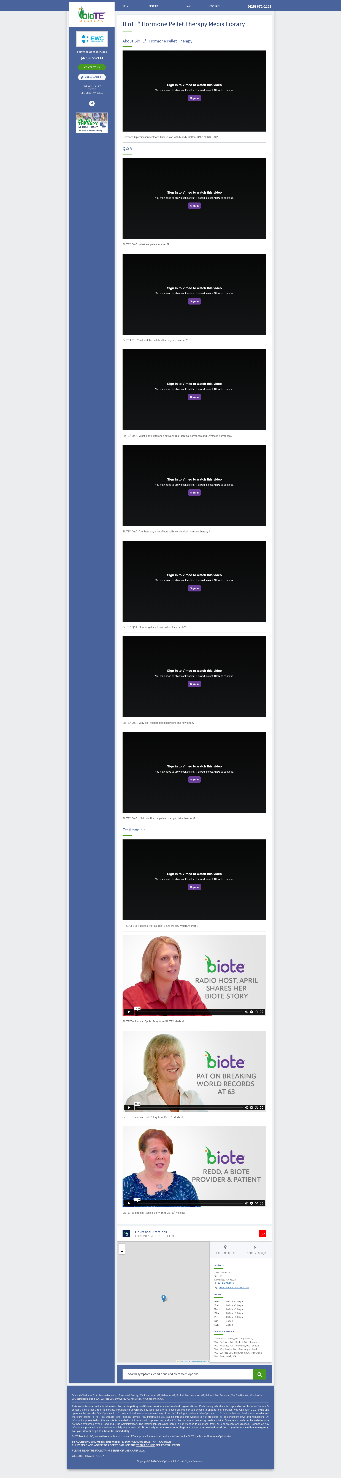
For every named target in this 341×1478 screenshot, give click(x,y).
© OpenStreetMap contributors (200, 1361)
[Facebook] (92, 103)
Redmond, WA (227, 1395)
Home (126, 6)
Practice (154, 6)
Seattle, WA (242, 1395)
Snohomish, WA (155, 1398)
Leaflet (180, 1361)
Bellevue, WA (168, 1395)
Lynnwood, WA (122, 1398)
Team (187, 6)
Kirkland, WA (212, 1395)
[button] (163, 1298)
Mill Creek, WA (138, 1398)
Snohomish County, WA (131, 1395)
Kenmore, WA (197, 1395)
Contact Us (92, 67)
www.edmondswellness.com (234, 1287)
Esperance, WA (152, 1395)
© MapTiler (187, 1361)
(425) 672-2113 (260, 6)
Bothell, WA (183, 1395)
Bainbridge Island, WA (88, 1398)
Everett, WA (107, 1398)
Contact (215, 6)
